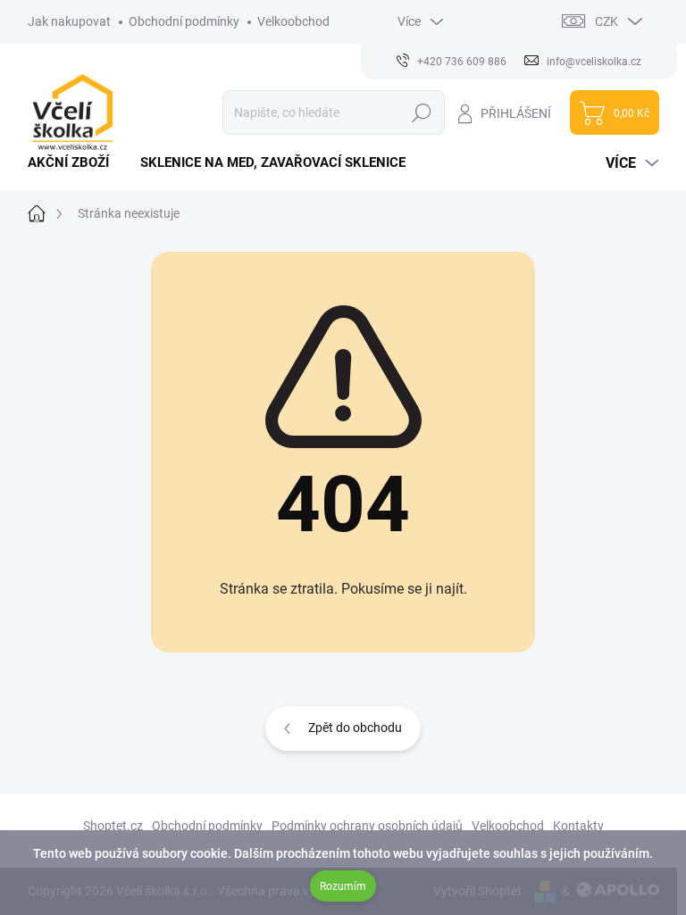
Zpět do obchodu (355, 727)
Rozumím (343, 886)
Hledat (421, 112)
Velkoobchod (293, 21)
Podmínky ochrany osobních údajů (367, 826)
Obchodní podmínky (184, 21)
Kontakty (578, 826)
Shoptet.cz (113, 826)
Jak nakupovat (69, 21)
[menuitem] (75, 163)
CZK (606, 21)
